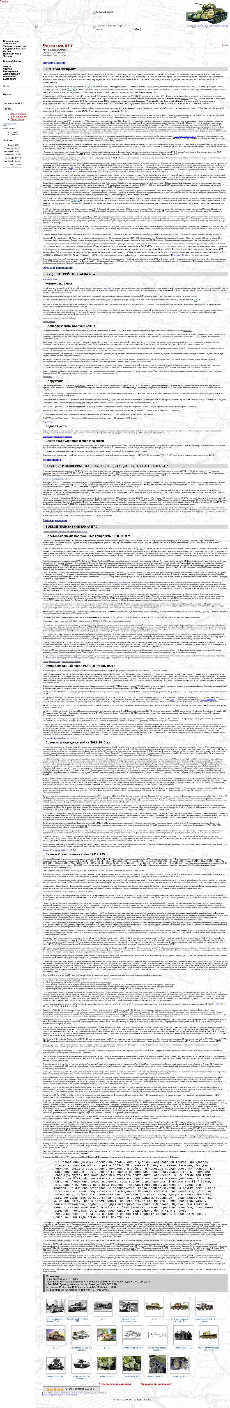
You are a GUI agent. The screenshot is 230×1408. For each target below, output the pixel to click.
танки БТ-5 (47, 557)
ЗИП (199, 300)
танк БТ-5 (184, 99)
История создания (54, 62)
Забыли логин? (18, 116)
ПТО (141, 548)
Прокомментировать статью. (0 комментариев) (59, 1395)
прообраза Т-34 (179, 255)
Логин (6, 86)
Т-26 (71, 168)
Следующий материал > (156, 1383)
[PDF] (222, 46)
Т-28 (217, 1004)
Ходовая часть (48, 422)
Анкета (7, 66)
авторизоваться (61, 1393)
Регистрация (17, 119)
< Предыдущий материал (115, 1383)
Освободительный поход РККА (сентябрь (62, 662)
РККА (72, 89)
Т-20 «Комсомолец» (208, 699)
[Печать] (226, 46)
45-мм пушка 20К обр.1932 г (185, 137)
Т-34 (145, 1101)
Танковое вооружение (15, 46)
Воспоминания (11, 41)
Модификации (52, 459)
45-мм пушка (80, 386)
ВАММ (76, 200)
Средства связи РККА (14, 48)
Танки (38, 1)
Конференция (10, 71)
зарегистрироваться (78, 1393)
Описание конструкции (58, 267)
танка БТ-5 (187, 331)
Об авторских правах (132, 1402)
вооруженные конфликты (65, 532)
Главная (4, 1)
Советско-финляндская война (60, 738)
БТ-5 (167, 1128)
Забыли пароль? (19, 114)
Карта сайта (9, 79)
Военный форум (12, 61)
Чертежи (7, 56)
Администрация (11, 74)
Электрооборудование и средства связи (57, 437)
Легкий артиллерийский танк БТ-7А (56, 479)
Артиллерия (9, 43)
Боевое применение (55, 520)
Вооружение (47, 377)
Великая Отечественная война (59, 850)
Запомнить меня (11, 103)
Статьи (7, 51)
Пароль (7, 94)
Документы (69, 1)
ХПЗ (92, 87)
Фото (52, 1)
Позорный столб (12, 54)
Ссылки (7, 69)
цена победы (116, 582)
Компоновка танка (50, 279)
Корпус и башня (49, 322)
